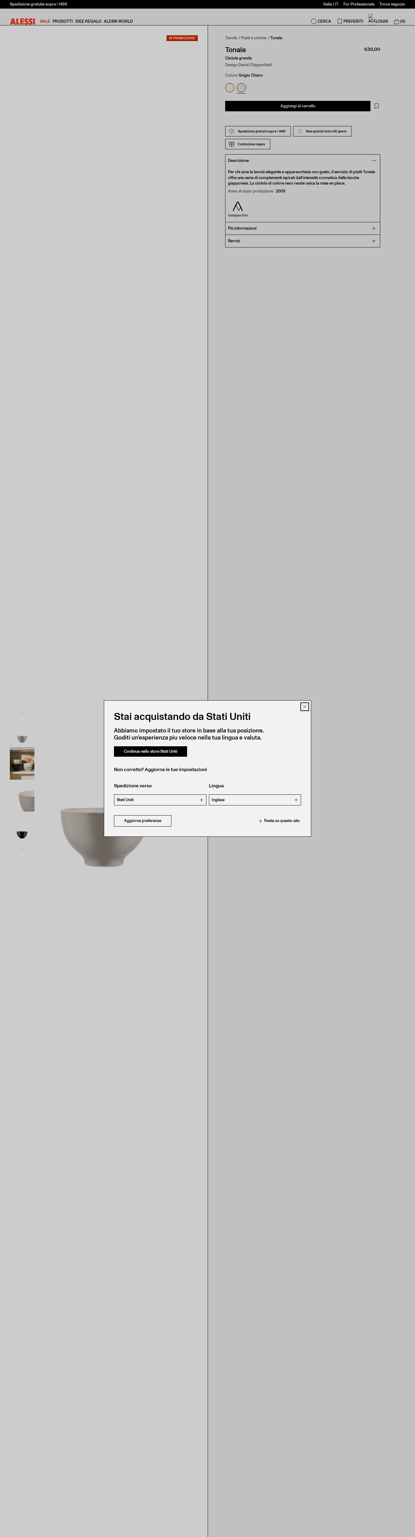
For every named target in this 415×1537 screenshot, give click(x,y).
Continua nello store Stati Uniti (150, 751)
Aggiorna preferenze (142, 821)
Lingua (216, 786)
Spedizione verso (133, 786)
